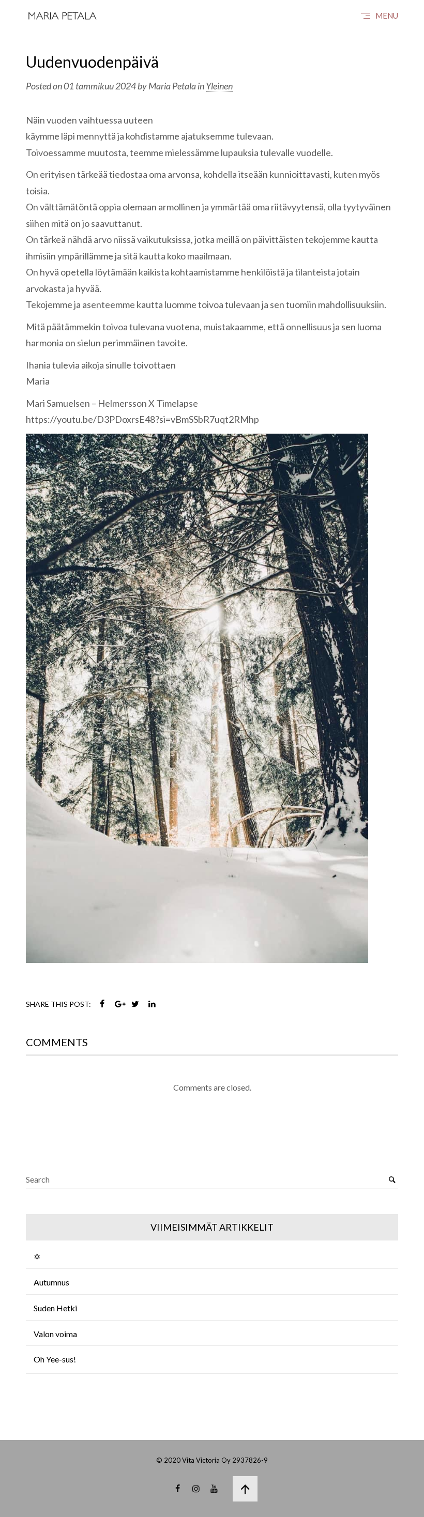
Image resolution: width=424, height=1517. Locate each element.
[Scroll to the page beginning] (245, 1488)
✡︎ (37, 1256)
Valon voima (55, 1334)
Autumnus (51, 1282)
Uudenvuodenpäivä (92, 61)
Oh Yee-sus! (55, 1359)
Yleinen (219, 85)
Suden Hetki (55, 1308)
